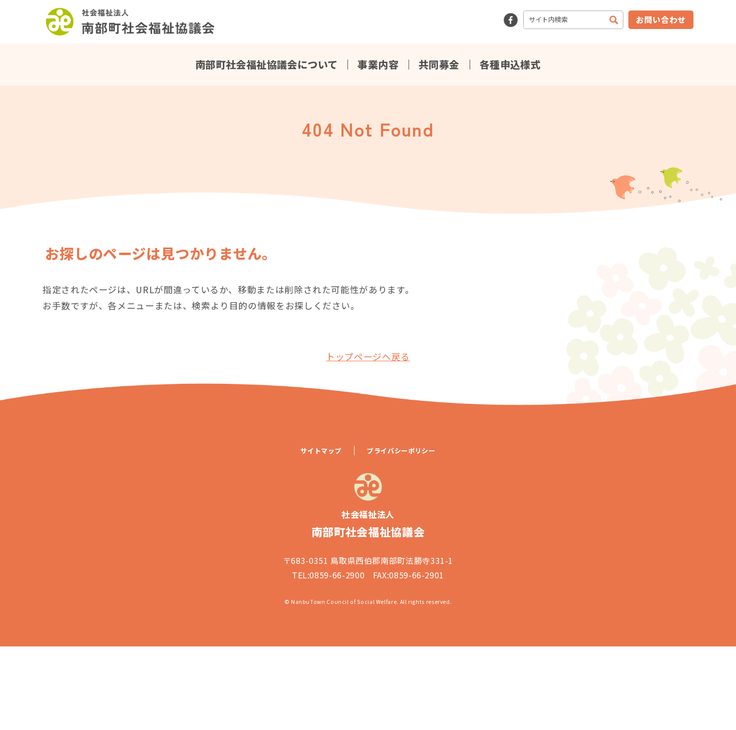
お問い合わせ (661, 20)
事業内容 (378, 65)
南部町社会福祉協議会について (266, 65)
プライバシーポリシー (401, 450)
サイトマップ (320, 450)
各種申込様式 (510, 65)
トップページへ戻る (368, 356)
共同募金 (439, 65)
